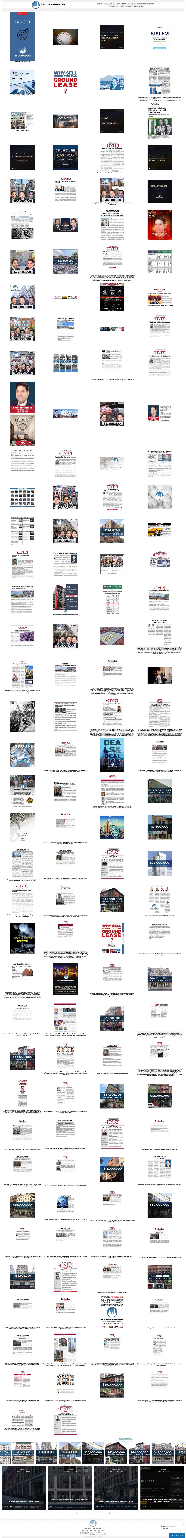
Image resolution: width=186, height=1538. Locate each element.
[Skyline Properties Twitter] (95, 1530)
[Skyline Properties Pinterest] (99, 1530)
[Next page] (105, 1513)
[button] (99, 4)
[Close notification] (183, 1525)
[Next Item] (182, 1453)
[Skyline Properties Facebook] (91, 1530)
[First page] (76, 1513)
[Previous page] (81, 1513)
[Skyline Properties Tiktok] (87, 1530)
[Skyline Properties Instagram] (83, 1530)
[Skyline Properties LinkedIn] (103, 1530)
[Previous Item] (3, 1453)
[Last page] (109, 1513)
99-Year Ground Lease (162, 1496)
